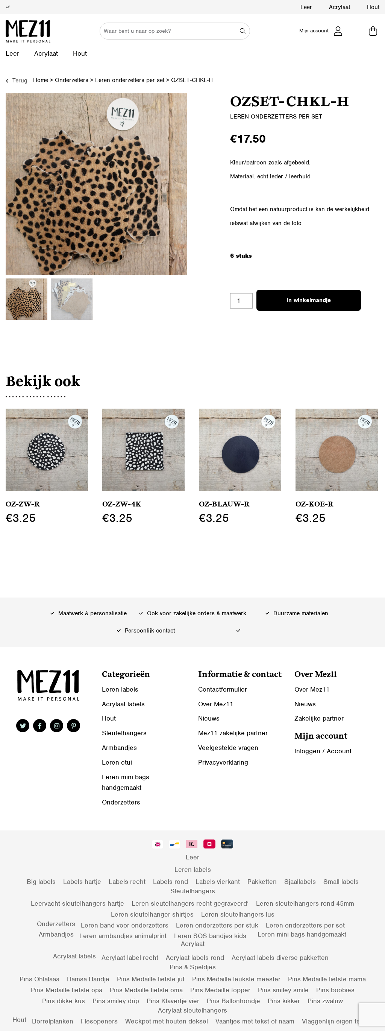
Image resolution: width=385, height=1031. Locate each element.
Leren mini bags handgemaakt (302, 934)
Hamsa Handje (88, 979)
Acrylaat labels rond (195, 957)
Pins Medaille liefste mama (327, 979)
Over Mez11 (215, 704)
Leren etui (117, 762)
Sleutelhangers (124, 733)
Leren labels (120, 689)
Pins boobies (335, 990)
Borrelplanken (52, 1021)
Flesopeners (99, 1021)
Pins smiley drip (115, 1001)
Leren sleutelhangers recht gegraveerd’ (190, 903)
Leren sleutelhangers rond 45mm (305, 903)
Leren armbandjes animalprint (123, 936)
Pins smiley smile (283, 990)
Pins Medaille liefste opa (66, 990)
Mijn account (314, 30)
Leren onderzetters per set (129, 80)
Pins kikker (284, 1001)
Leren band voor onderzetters (124, 925)
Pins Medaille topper (220, 990)
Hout (373, 7)
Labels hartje (82, 881)
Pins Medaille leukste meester (236, 979)
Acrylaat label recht (130, 957)
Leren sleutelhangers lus (237, 914)
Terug (19, 80)
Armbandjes (119, 748)
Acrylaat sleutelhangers (192, 1010)
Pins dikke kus (63, 1001)
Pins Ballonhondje (233, 1001)
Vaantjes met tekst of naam (254, 1021)
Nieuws (209, 718)
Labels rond (170, 881)
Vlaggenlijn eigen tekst (335, 1021)
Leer (306, 7)
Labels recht (127, 881)
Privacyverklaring (223, 762)
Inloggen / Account (323, 751)
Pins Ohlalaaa (39, 979)
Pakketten (262, 881)
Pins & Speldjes (193, 967)
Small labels (341, 881)
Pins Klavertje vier (173, 1001)
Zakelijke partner (319, 718)
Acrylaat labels (123, 704)
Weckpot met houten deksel (166, 1021)
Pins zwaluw (325, 1001)
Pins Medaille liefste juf (151, 979)
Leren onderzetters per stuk (217, 925)
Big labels (41, 881)
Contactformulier (222, 689)
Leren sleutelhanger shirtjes (152, 914)
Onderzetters (71, 80)
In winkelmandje (308, 300)
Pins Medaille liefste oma (146, 990)
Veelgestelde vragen (228, 748)
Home (40, 80)
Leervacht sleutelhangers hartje (77, 903)
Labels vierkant (218, 881)
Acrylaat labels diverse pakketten (280, 957)
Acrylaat (339, 7)
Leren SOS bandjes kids (210, 936)
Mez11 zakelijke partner (233, 733)
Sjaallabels (300, 881)
